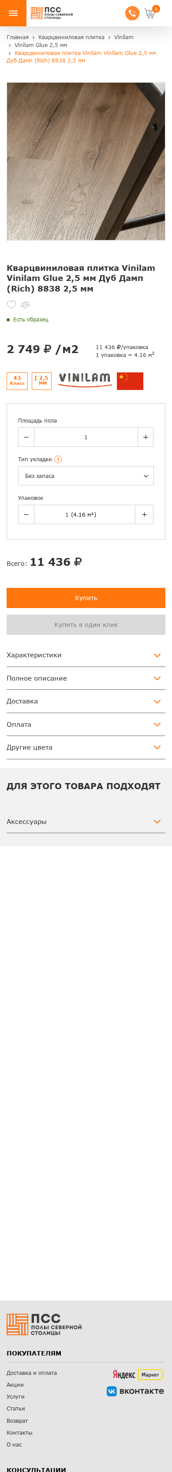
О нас (14, 1444)
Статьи (16, 1408)
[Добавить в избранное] (11, 304)
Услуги (16, 1396)
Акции (15, 1384)
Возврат (17, 1420)
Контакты (20, 1432)
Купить (86, 597)
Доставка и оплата (32, 1373)
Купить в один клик (86, 624)
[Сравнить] (25, 304)
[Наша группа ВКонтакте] (135, 1391)
